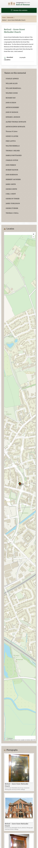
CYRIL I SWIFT (11, 194)
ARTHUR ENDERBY (12, 107)
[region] (20, 486)
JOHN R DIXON (11, 102)
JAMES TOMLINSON (13, 203)
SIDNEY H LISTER (12, 136)
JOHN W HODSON (12, 112)
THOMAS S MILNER (13, 151)
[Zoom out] (33, 236)
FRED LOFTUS (11, 141)
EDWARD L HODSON (13, 117)
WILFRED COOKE (12, 93)
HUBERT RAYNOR (12, 170)
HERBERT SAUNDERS (13, 179)
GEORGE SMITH (11, 189)
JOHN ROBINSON (12, 175)
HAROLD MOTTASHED (14, 155)
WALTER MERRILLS (13, 146)
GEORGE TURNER (12, 208)
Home (4, 17)
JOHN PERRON (11, 165)
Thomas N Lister (11, 131)
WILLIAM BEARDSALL (13, 88)
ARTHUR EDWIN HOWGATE (15, 127)
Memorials (10, 17)
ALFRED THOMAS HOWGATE (16, 122)
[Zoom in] (33, 234)
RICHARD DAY (11, 98)
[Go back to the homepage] (19, 4)
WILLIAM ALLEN (11, 83)
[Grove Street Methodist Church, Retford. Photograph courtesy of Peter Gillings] (19, 808)
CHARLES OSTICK (12, 160)
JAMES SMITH (11, 184)
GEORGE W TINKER (12, 199)
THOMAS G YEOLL (12, 213)
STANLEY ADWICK (12, 78)
